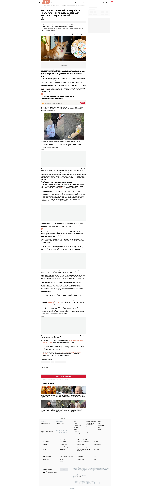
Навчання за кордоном (64, 462)
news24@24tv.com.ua (45, 423)
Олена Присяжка (45, 88)
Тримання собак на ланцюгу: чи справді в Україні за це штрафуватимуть (64, 82)
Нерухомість (80, 454)
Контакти (99, 421)
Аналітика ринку (80, 456)
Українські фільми (46, 457)
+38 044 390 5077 (60, 423)
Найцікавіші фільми (47, 456)
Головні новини (46, 441)
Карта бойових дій (63, 442)
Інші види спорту (97, 462)
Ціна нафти (96, 441)
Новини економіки (98, 439)
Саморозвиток (62, 461)
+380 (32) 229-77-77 (80, 476)
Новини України (46, 442)
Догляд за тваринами (63, 2)
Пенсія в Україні (97, 449)
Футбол (95, 457)
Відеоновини (45, 446)
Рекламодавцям (76, 431)
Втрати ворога (62, 450)
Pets (42, 5)
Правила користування (78, 433)
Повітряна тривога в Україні (65, 446)
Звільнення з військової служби (83, 441)
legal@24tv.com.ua (87, 477)
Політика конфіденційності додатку (91, 426)
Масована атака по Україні (65, 447)
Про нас (75, 421)
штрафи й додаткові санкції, (54, 348)
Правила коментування (90, 430)
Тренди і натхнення (80, 459)
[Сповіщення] (103, 2)
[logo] (46, 2)
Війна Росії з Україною (65, 439)
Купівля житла (79, 457)
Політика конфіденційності (91, 421)
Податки (95, 447)
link (57, 430)
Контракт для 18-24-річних (82, 446)
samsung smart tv (96, 483)
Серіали (44, 462)
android (76, 483)
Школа (61, 457)
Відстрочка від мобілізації (82, 447)
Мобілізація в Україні (82, 439)
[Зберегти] (82, 34)
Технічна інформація (89, 432)
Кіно (44, 454)
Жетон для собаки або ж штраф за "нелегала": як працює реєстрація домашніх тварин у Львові (69, 5)
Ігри (98, 431)
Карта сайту (100, 429)
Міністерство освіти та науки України (67, 456)
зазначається (56, 193)
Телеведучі (76, 429)
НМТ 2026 (61, 459)
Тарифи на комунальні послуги (100, 446)
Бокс (95, 456)
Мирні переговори (63, 444)
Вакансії (99, 423)
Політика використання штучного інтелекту (90, 424)
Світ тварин (54, 2)
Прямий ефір (45, 444)
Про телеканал (76, 427)
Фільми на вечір (46, 459)
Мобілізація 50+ (80, 442)
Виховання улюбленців (48, 5)
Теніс (95, 459)
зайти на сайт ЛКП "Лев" (53, 302)
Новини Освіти (63, 454)
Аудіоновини (45, 447)
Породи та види (73, 2)
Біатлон (95, 461)
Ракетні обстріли (63, 441)
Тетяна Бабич (47, 18)
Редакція (75, 423)
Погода (44, 449)
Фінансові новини (97, 444)
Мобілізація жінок (80, 444)
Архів (99, 427)
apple (83, 483)
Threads (58, 80)
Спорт (95, 454)
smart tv (89, 483)
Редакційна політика (77, 425)
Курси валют (96, 442)
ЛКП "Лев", (63, 187)
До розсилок (64, 469)
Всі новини (45, 439)
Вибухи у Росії (62, 449)
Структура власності (101, 425)
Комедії (44, 461)
